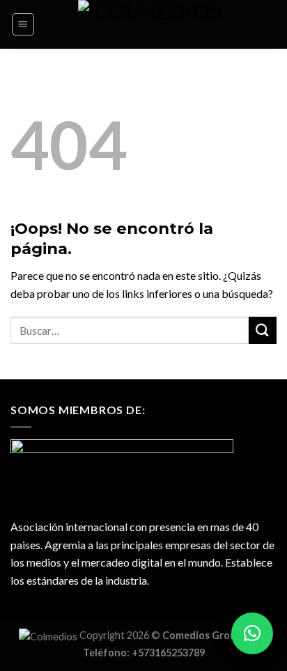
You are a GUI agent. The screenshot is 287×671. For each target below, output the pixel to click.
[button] (252, 633)
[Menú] (23, 24)
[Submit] (263, 330)
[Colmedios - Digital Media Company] (152, 24)
